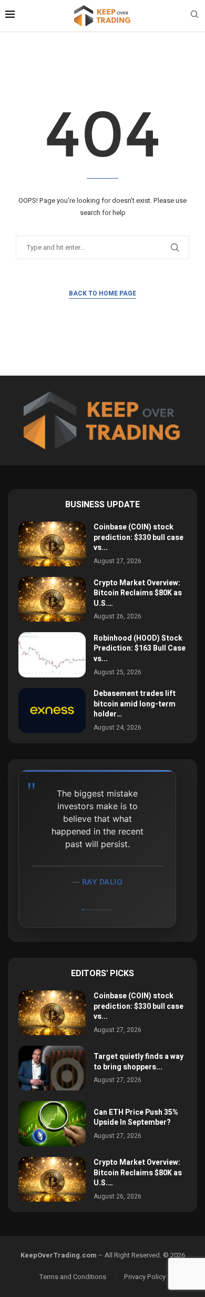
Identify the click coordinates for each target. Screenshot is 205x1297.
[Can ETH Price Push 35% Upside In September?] (52, 1123)
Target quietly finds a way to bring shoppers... (138, 1062)
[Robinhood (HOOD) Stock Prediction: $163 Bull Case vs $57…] (52, 654)
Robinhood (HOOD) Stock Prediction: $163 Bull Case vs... (140, 648)
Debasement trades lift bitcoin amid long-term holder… (135, 704)
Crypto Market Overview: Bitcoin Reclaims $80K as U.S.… (138, 593)
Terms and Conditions (72, 1277)
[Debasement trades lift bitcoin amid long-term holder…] (52, 710)
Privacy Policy (145, 1277)
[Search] (194, 16)
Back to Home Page (102, 293)
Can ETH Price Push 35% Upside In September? (136, 1117)
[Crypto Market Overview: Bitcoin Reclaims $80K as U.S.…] (52, 599)
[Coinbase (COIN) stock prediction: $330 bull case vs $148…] (52, 544)
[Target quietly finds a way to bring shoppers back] (52, 1068)
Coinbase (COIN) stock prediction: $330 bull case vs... (138, 537)
